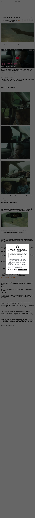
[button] (17, 258)
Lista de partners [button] (10, 263)
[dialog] (17, 259)
